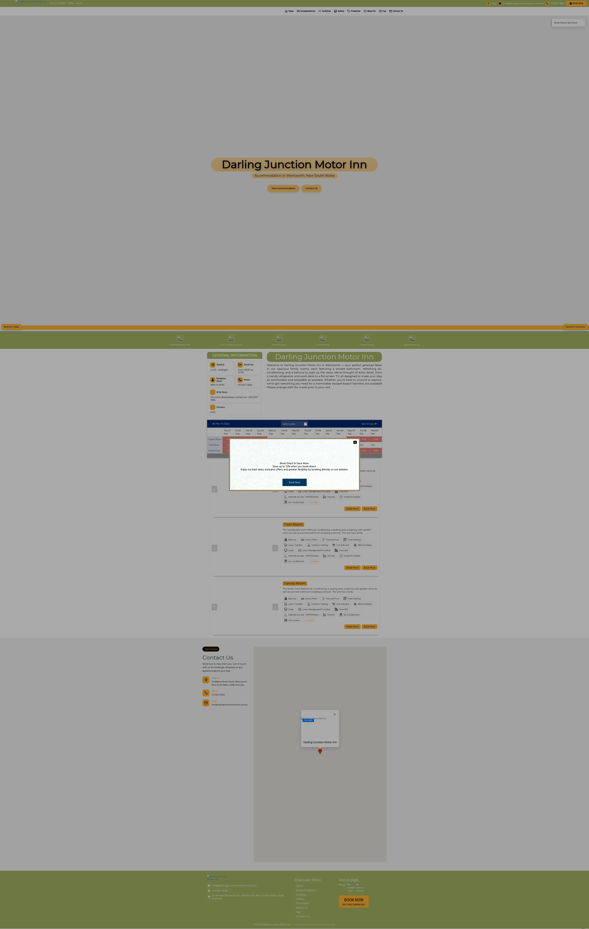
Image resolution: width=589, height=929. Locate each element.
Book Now (294, 482)
